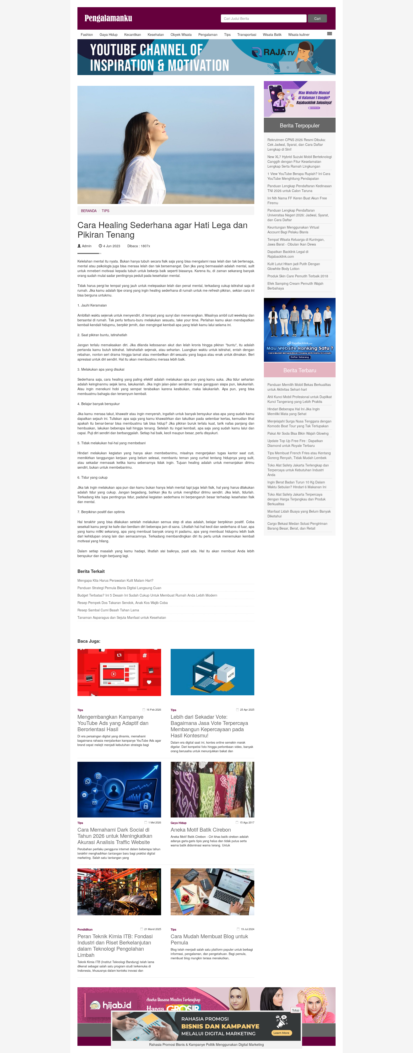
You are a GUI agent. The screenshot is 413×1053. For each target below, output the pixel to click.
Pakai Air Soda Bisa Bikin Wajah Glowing (298, 433)
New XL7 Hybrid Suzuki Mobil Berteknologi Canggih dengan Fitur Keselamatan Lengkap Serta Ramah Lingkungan (299, 161)
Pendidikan (84, 929)
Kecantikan (132, 34)
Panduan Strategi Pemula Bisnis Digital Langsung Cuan (119, 587)
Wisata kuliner (299, 34)
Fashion (87, 34)
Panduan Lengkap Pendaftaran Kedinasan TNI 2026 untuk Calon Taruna (299, 188)
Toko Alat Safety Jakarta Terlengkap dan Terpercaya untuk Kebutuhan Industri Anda (298, 470)
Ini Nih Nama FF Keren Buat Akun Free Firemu (297, 200)
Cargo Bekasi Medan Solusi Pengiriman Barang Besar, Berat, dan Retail (297, 526)
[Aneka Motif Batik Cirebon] (212, 789)
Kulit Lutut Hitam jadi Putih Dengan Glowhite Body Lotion (293, 266)
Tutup (295, 1010)
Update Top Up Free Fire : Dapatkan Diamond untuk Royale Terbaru (295, 443)
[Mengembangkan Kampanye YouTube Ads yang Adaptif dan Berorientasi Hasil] (119, 671)
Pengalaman (207, 34)
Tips (227, 34)
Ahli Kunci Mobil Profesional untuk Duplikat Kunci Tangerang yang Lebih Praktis (299, 399)
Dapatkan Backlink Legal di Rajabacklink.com (287, 254)
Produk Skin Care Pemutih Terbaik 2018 (297, 276)
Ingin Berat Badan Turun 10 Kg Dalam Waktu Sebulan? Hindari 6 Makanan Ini (296, 484)
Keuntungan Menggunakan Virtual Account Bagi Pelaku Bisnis (293, 229)
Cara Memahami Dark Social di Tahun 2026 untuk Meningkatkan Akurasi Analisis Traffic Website (114, 835)
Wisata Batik (272, 34)
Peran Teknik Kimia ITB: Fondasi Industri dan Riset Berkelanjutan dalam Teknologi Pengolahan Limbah (115, 945)
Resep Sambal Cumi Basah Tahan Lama (108, 610)
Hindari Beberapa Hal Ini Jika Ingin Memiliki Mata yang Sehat (293, 411)
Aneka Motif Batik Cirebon (201, 829)
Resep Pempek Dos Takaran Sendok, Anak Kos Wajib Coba (122, 602)
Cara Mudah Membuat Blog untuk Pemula (209, 939)
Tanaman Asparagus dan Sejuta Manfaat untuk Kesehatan (121, 617)
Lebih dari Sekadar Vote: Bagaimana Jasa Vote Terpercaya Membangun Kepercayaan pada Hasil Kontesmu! (209, 726)
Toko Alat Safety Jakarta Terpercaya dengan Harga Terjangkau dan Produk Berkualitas (296, 499)
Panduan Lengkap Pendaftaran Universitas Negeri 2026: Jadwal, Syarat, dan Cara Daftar (298, 215)
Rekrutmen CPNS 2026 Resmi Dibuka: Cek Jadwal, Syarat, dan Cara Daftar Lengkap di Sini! (296, 144)
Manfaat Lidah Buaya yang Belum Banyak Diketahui (299, 513)
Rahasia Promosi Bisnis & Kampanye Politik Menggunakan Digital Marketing (206, 1044)
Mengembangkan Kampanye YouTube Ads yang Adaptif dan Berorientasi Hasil (112, 723)
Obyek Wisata (181, 34)
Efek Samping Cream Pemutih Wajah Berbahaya (295, 286)
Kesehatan (156, 34)
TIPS (105, 210)
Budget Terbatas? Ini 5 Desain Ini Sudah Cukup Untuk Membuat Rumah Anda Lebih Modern (147, 595)
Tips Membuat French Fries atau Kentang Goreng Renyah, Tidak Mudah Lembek (299, 455)
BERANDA (89, 210)
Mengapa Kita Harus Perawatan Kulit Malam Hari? (115, 580)
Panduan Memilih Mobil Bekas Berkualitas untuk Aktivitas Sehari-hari (299, 387)
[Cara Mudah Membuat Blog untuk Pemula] (212, 891)
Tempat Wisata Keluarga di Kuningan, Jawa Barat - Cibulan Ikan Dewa (296, 242)
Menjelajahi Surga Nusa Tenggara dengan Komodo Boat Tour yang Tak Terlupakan (299, 423)
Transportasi (246, 34)
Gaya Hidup (109, 34)
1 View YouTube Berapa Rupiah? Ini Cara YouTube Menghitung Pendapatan (298, 176)
